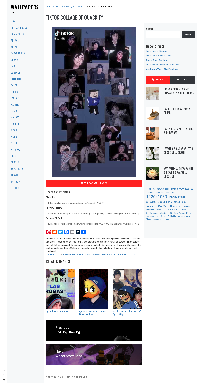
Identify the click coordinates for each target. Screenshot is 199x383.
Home (14, 21)
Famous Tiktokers (110, 254)
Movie (14, 130)
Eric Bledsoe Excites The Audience (162, 64)
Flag (147, 216)
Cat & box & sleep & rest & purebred (179, 131)
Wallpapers (25, 7)
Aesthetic (186, 206)
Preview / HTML (54, 208)
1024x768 (160, 189)
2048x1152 (151, 202)
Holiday (15, 117)
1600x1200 (169, 192)
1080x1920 (177, 188)
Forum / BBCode (54, 218)
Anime (14, 47)
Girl (158, 216)
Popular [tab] (159, 79)
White (167, 219)
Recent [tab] (184, 79)
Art (173, 210)
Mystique (156, 219)
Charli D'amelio (92, 254)
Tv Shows (16, 181)
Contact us (17, 34)
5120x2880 (177, 206)
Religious (16, 149)
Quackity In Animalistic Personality (92, 313)
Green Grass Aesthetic (157, 60)
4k (147, 189)
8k (153, 189)
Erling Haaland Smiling (156, 51)
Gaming (15, 111)
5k (150, 189)
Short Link (51, 197)
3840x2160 (164, 206)
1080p (167, 189)
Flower (15, 104)
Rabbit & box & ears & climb (177, 111)
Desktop (182, 213)
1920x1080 (156, 196)
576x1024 (67, 254)
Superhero (17, 169)
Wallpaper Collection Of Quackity (127, 313)
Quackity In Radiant (57, 311)
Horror (15, 124)
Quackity (52, 254)
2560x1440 (165, 201)
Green (163, 216)
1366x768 (150, 192)
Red (161, 219)
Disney (14, 92)
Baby (178, 210)
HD (168, 216)
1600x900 (159, 192)
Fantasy (15, 98)
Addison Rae (78, 254)
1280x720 (189, 189)
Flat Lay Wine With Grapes (158, 55)
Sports (15, 162)
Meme (180, 216)
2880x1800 (150, 206)
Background (18, 53)
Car (13, 66)
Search (150, 29)
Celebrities (17, 79)
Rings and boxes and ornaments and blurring (179, 91)
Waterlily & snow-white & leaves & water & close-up (178, 172)
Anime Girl (167, 210)
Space (14, 156)
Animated (150, 210)
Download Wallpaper (94, 183)
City (171, 213)
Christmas (164, 213)
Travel (14, 175)
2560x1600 (179, 201)
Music (14, 136)
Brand (14, 60)
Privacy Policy (19, 27)
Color (14, 85)
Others (15, 188)
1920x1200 (176, 197)
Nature (15, 143)
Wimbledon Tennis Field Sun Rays (162, 69)
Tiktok (133, 254)
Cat (147, 213)
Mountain (187, 216)
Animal (15, 40)
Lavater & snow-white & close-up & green (178, 150)
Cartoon (16, 72)
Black (183, 210)
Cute (176, 213)
